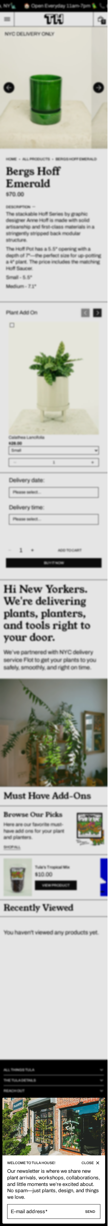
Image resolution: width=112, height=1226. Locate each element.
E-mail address (28, 1211)
